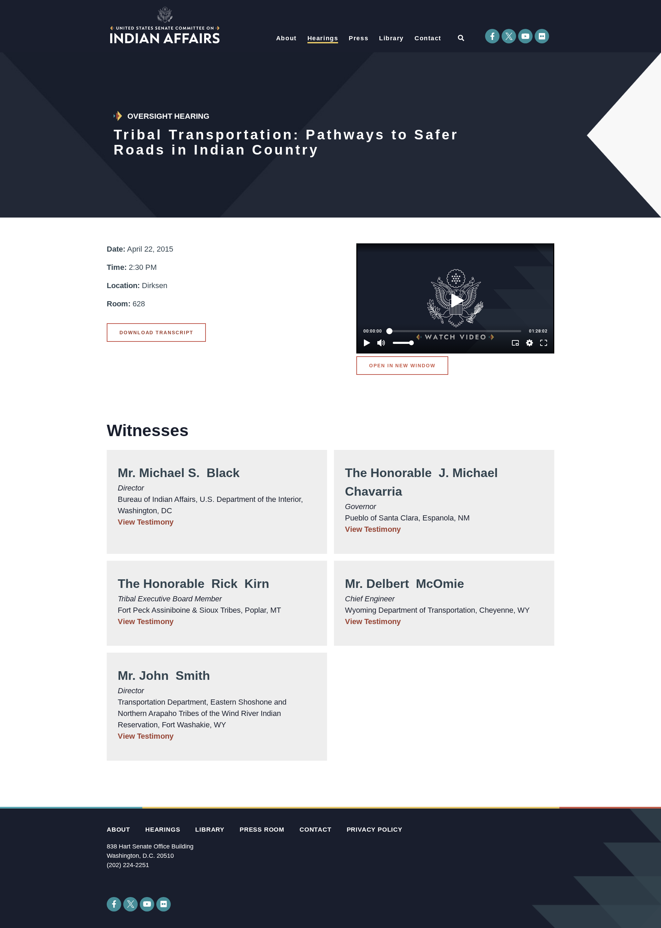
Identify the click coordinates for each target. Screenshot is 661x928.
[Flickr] (542, 36)
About (286, 38)
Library (391, 38)
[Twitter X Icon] (509, 36)
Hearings (322, 38)
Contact (428, 38)
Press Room (262, 829)
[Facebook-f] (492, 36)
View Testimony (146, 522)
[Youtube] (525, 36)
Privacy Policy (374, 829)
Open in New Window (402, 365)
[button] (460, 37)
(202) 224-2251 (128, 865)
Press (358, 38)
